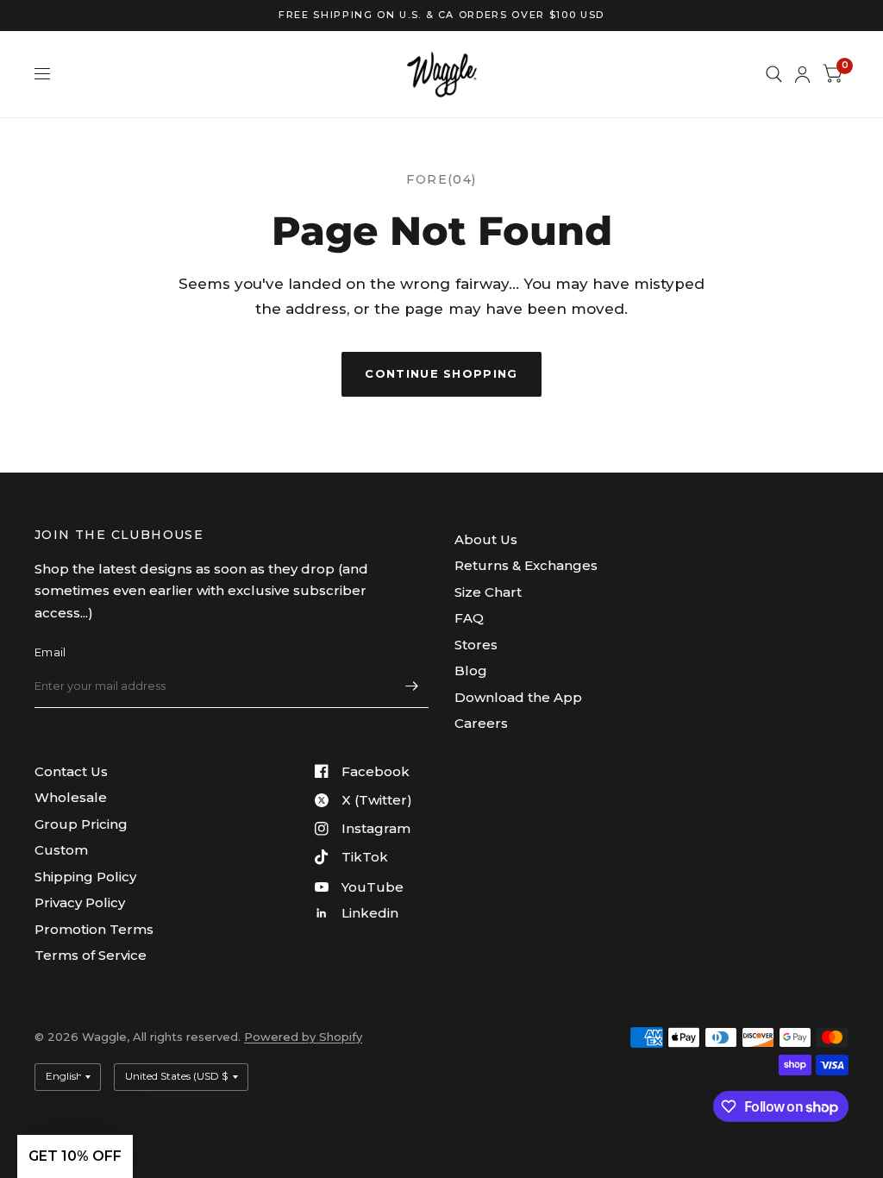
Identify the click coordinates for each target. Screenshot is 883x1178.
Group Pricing (81, 824)
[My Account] (802, 74)
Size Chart (488, 592)
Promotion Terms (93, 929)
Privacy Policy (79, 902)
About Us (485, 539)
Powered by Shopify (303, 1036)
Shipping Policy (85, 876)
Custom (61, 850)
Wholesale (70, 797)
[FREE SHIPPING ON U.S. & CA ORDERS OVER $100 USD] (441, 15)
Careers (481, 723)
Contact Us (71, 771)
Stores (476, 644)
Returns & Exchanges (526, 565)
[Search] (774, 74)
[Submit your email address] (411, 685)
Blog (470, 670)
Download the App (518, 697)
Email (50, 652)
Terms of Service (90, 955)
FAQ (469, 618)
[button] (75, 1156)
